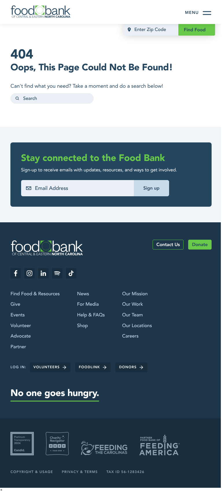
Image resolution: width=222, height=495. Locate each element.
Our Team (132, 315)
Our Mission (134, 294)
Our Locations (137, 326)
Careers (130, 336)
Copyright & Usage (31, 472)
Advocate (20, 336)
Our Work (132, 304)
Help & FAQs (91, 315)
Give (15, 304)
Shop (82, 326)
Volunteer (20, 326)
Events (17, 315)
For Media (88, 304)
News (83, 294)
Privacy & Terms (80, 472)
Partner (18, 347)
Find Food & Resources (35, 294)
